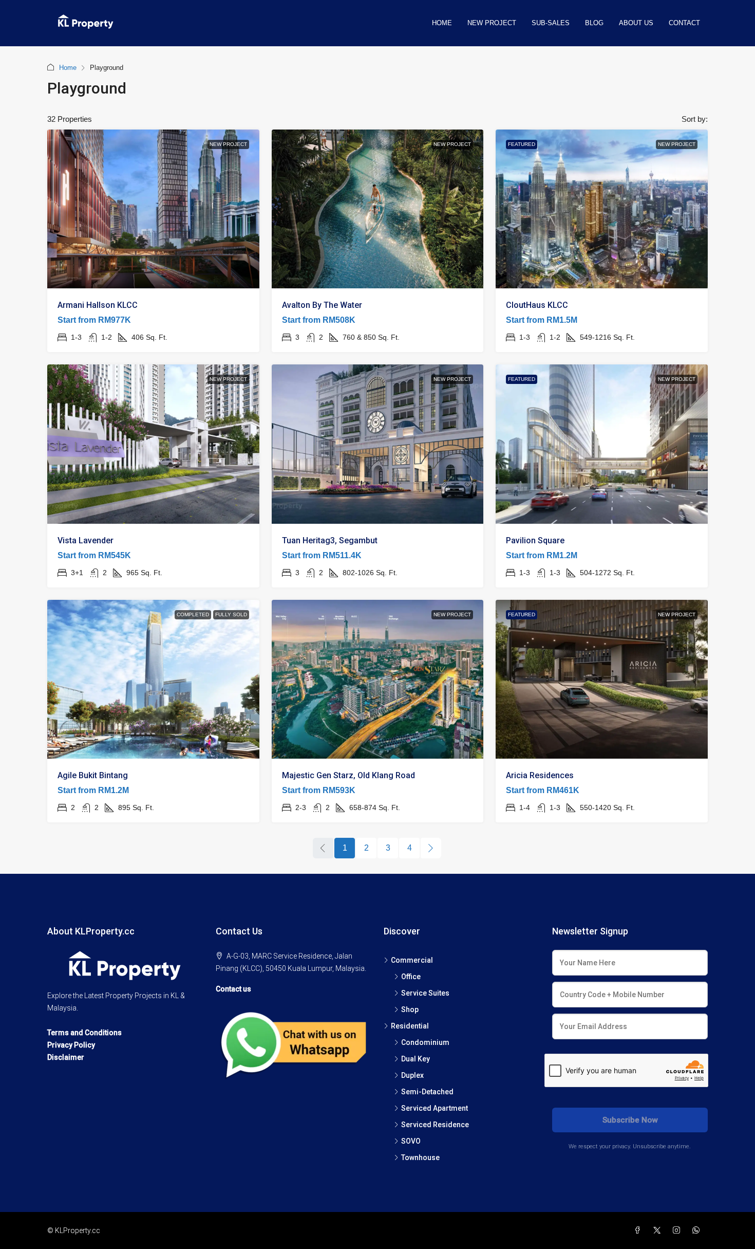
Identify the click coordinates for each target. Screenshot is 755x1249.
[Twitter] (659, 1230)
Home (442, 23)
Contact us (233, 989)
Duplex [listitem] (412, 1075)
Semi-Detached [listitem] (427, 1092)
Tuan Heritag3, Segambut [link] (330, 540)
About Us (636, 23)
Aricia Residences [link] (540, 775)
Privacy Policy (71, 1045)
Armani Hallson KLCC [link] (98, 305)
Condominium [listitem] (425, 1042)
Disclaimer (65, 1057)
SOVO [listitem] (411, 1141)
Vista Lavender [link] (86, 540)
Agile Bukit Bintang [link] (93, 775)
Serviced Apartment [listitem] (434, 1108)
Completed (193, 614)
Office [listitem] (411, 976)
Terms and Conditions (84, 1032)
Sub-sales (551, 23)
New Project (491, 23)
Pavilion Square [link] (535, 540)
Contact (684, 23)
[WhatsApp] (698, 1230)
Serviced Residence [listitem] (435, 1125)
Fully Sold (231, 614)
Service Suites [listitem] (425, 993)
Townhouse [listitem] (420, 1157)
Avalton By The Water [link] (322, 305)
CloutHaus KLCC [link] (537, 305)
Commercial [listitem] (412, 960)
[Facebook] (639, 1230)
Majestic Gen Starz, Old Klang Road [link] (348, 775)
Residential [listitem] (410, 1026)
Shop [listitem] (410, 1009)
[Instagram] (678, 1230)
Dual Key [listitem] (415, 1059)
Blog (594, 23)
